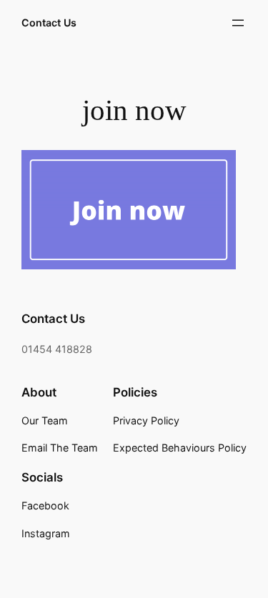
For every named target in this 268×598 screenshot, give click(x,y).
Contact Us (48, 22)
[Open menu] (238, 22)
